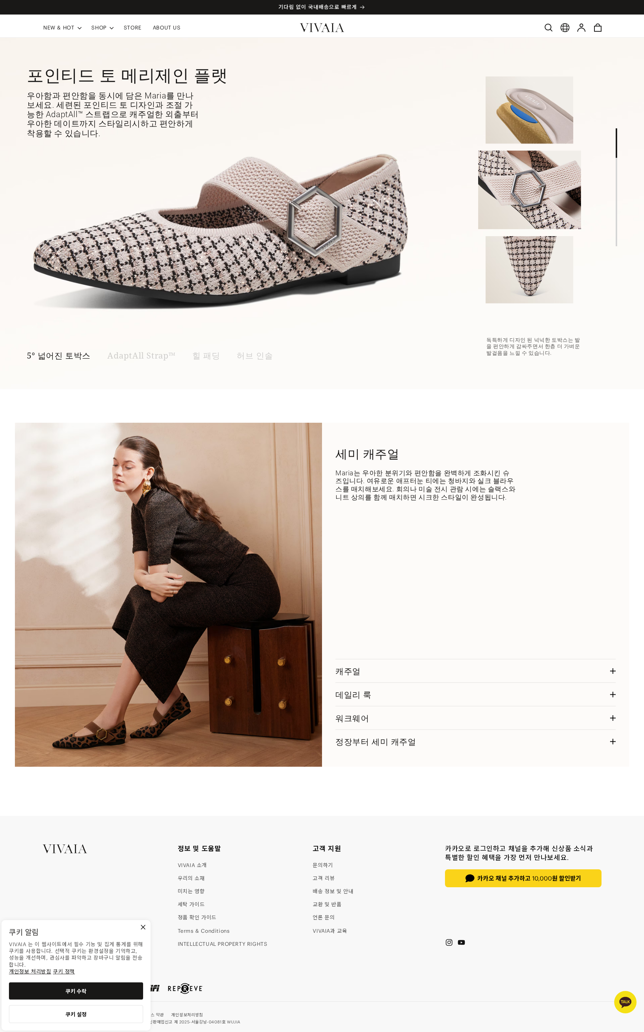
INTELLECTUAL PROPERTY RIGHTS (223, 944)
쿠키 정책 (64, 971)
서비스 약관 (153, 1014)
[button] (61, 27)
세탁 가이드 (191, 904)
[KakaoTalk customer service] (625, 1002)
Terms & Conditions (204, 931)
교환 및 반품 (327, 904)
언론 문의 (324, 917)
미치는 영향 (191, 891)
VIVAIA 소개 (192, 865)
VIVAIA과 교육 (330, 931)
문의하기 (323, 865)
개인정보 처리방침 (30, 971)
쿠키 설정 (76, 1014)
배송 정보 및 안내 (333, 891)
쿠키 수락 (76, 991)
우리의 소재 (191, 878)
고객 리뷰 (324, 878)
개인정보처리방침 (187, 1014)
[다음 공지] (591, 7)
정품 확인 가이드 (197, 917)
